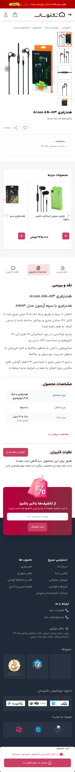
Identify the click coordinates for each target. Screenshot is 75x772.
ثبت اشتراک (37, 527)
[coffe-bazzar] (37, 703)
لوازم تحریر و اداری (20, 587)
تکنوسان (66, 28)
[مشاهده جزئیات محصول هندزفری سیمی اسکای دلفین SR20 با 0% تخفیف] (49, 230)
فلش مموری (24, 573)
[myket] (59, 703)
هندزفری (36, 28)
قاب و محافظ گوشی (20, 580)
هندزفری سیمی (21, 28)
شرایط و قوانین (58, 587)
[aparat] (19, 729)
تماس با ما (61, 573)
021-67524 (56, 611)
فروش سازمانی (58, 580)
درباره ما (63, 567)
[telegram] (38, 729)
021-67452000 (54, 618)
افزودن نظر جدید (15, 452)
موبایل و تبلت (51, 28)
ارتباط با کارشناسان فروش (52, 593)
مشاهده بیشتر (60, 434)
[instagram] (58, 729)
